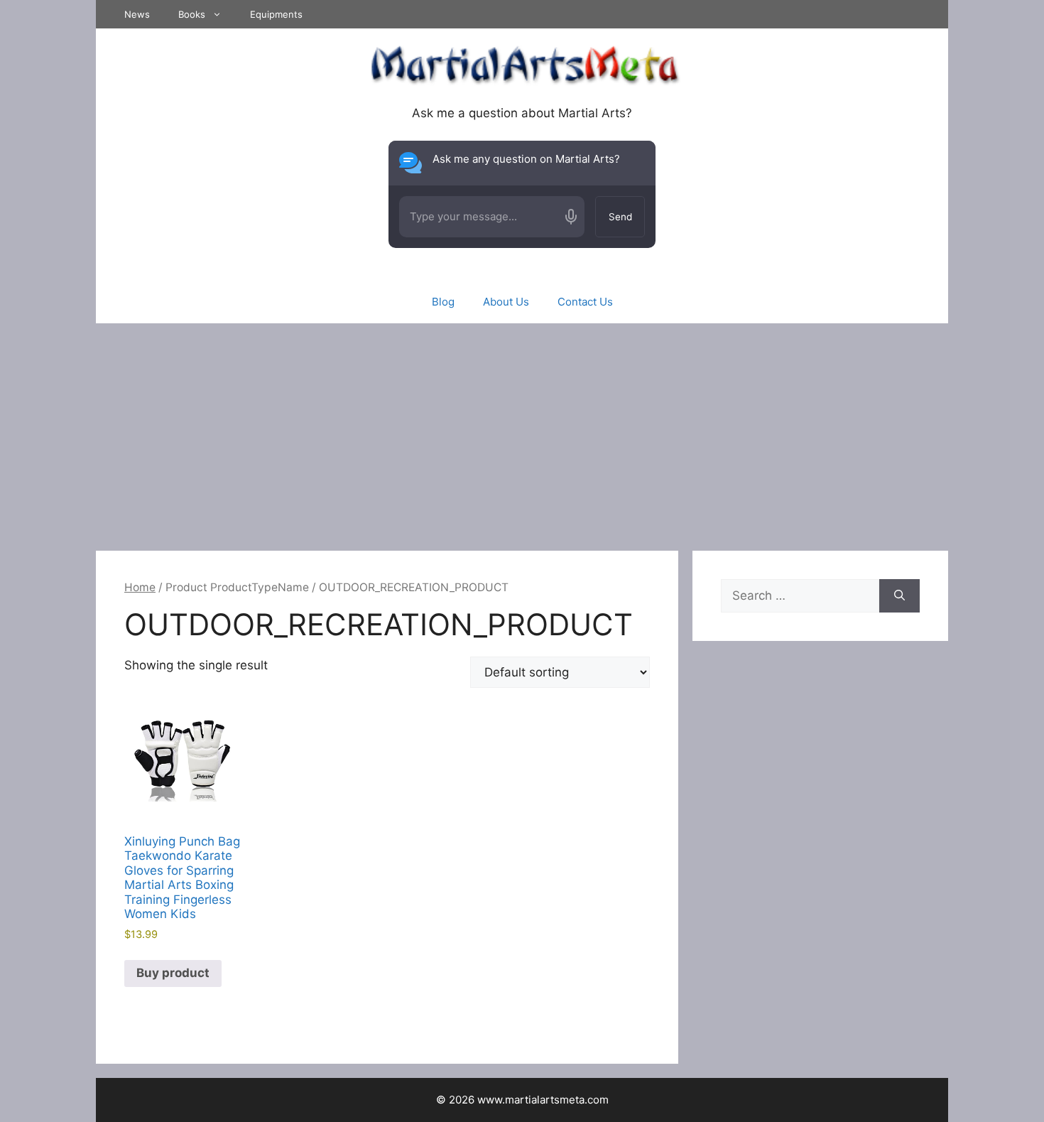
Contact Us (585, 301)
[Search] (899, 596)
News (137, 14)
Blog (443, 301)
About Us (506, 301)
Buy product (173, 973)
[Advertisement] (522, 429)
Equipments (276, 14)
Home (140, 587)
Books (191, 14)
